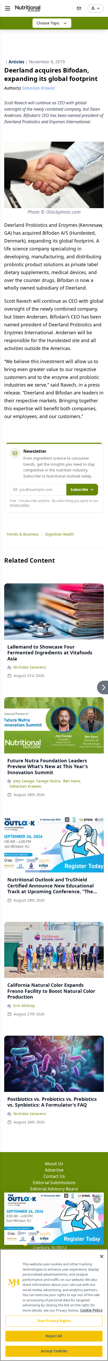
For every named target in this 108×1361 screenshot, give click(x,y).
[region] (54, 1305)
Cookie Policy (91, 1310)
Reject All (54, 1336)
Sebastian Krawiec (25, 786)
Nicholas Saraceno (29, 667)
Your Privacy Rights (54, 1320)
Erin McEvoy (24, 1005)
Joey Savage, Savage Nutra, (37, 780)
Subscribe (79, 489)
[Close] (101, 1256)
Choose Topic (48, 22)
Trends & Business (22, 534)
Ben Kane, (72, 780)
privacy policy (19, 505)
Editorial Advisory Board (54, 1189)
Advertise (54, 1170)
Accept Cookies (54, 1351)
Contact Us (54, 1176)
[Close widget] (97, 1199)
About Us (54, 1164)
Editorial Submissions (54, 1182)
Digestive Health (59, 534)
